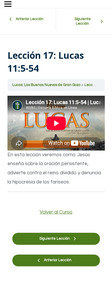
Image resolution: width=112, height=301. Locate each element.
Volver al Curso (56, 212)
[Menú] (8, 4)
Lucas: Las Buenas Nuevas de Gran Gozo (46, 85)
